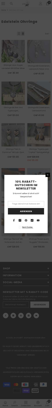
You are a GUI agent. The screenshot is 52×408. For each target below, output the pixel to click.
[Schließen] (47, 175)
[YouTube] (38, 220)
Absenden (26, 211)
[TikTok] (32, 220)
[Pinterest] (26, 220)
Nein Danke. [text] (27, 227)
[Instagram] (20, 220)
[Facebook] (14, 220)
